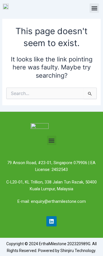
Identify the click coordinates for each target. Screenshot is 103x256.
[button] (94, 8)
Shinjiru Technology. (78, 250)
